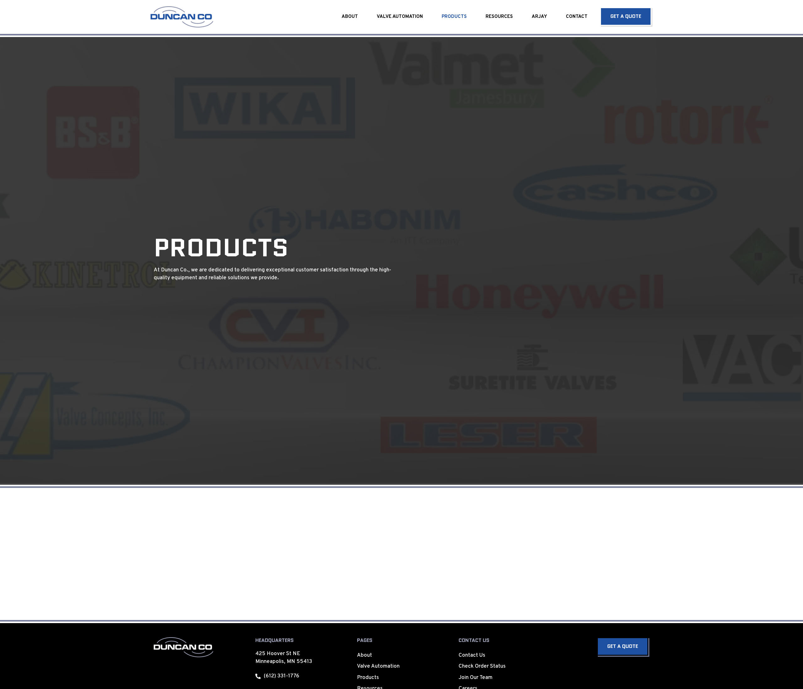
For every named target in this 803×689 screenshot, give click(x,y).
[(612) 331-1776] (258, 676)
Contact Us (472, 655)
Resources (499, 17)
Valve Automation (400, 17)
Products (454, 17)
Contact (577, 17)
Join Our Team (475, 677)
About (350, 17)
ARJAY (539, 17)
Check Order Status (482, 666)
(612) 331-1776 (281, 676)
